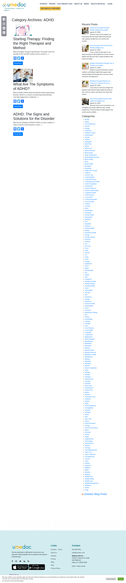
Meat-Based (89, 341)
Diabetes (88, 219)
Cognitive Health (90, 193)
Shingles (88, 412)
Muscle (87, 365)
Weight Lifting (89, 479)
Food (86, 257)
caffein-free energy (91, 170)
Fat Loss (87, 246)
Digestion (88, 224)
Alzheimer (88, 130)
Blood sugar (89, 153)
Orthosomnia (89, 379)
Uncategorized (89, 456)
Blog (52, 562)
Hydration (88, 301)
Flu (86, 255)
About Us (78, 4)
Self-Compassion (90, 405)
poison (87, 392)
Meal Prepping (89, 339)
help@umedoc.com (78, 552)
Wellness (88, 485)
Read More (18, 63)
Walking (87, 468)
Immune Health (90, 303)
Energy (87, 235)
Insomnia (88, 310)
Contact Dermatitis (91, 199)
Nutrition (87, 372)
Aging (87, 122)
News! (86, 4)
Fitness (87, 252)
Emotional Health (90, 232)
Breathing (88, 168)
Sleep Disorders (90, 423)
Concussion (89, 197)
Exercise (88, 239)
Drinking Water (90, 228)
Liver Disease (89, 328)
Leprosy (87, 321)
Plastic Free (89, 390)
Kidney (87, 317)
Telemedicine (89, 443)
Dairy (86, 208)
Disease (87, 226)
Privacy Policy (55, 568)
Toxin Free (88, 452)
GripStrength (89, 270)
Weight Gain (89, 476)
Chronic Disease (90, 188)
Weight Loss (89, 481)
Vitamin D (88, 465)
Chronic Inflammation (92, 190)
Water (87, 470)
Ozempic (88, 381)
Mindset (87, 359)
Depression (88, 217)
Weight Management (91, 483)
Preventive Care (90, 397)
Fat (86, 244)
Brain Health (89, 164)
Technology (88, 441)
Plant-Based (89, 388)
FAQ (52, 565)
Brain (86, 161)
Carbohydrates (90, 177)
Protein (87, 401)
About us (54, 552)
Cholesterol (88, 186)
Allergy (87, 128)
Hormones (88, 297)
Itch (86, 314)
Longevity (88, 332)
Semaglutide (89, 408)
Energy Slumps (90, 237)
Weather (87, 472)
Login (109, 4)
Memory (87, 348)
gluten (87, 268)
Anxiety (87, 137)
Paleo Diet (88, 385)
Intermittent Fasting (91, 312)
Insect (87, 308)
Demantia (88, 212)
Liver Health (89, 330)
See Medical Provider (50, 8)
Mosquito (88, 361)
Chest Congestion (91, 184)
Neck (86, 370)
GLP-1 (87, 266)
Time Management (91, 450)
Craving (87, 206)
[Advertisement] (98, 514)
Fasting (87, 241)
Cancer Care (89, 175)
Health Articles (98, 4)
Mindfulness (89, 357)
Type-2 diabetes (90, 454)
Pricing (52, 4)
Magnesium (89, 337)
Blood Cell (88, 148)
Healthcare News (90, 281)
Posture (87, 394)
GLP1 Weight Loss (64, 4)
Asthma (87, 139)
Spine (87, 430)
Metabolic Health (90, 354)
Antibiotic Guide (90, 133)
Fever (87, 248)
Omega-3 (88, 377)
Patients (43, 4)
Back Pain (88, 144)
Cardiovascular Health (92, 181)
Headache (88, 279)
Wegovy (87, 474)
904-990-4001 (76, 549)
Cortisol (87, 204)
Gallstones (88, 263)
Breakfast (88, 166)
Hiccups (87, 292)
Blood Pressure (90, 150)
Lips (86, 326)
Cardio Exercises (90, 179)
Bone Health (89, 159)
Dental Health (89, 215)
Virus (86, 461)
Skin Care (88, 419)
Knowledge (88, 319)
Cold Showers (89, 195)
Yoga (86, 490)
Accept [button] (121, 579)
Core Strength (89, 201)
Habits (87, 275)
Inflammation (89, 306)
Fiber (86, 250)
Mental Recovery (90, 352)
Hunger (87, 299)
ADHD (87, 119)
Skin (86, 416)
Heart (86, 288)
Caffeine (87, 173)
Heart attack (89, 290)
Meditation (88, 343)
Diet (86, 221)
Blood (87, 146)
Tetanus (87, 445)
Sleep (87, 421)
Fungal (87, 261)
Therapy (87, 448)
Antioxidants (89, 135)
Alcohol (87, 126)
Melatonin (88, 346)
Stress (87, 434)
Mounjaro (88, 363)
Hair (86, 277)
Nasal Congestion (91, 368)
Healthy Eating (90, 283)
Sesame (87, 410)
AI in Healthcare (90, 124)
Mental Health (89, 350)
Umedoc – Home (56, 549)
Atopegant (88, 141)
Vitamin (87, 463)
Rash (86, 403)
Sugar (87, 436)
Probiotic (88, 399)
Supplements (89, 439)
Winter (87, 487)
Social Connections (91, 428)
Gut (86, 272)
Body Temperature (91, 155)
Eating (87, 230)
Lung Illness (89, 334)
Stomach (88, 432)
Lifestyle (87, 323)
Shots (87, 414)
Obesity (87, 374)
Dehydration (89, 210)
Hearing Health (90, 286)
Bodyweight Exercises (92, 157)
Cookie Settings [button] (111, 579)
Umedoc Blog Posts (95, 494)
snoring (87, 425)
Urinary (87, 459)
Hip (86, 295)
